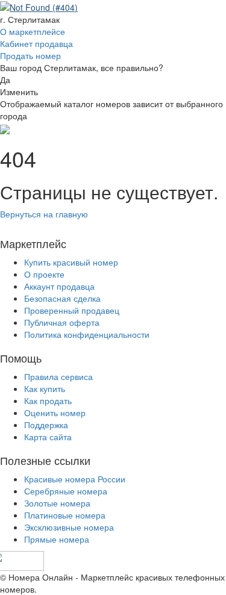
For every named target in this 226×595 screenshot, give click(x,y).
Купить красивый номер (71, 262)
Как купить (44, 388)
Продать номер (30, 55)
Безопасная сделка (62, 298)
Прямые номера (56, 539)
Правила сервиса (58, 376)
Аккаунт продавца (59, 286)
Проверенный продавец (71, 310)
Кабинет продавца (36, 43)
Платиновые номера (64, 515)
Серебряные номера (65, 491)
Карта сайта (48, 437)
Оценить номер (55, 413)
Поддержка (46, 425)
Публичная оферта (61, 322)
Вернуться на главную (44, 214)
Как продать (48, 400)
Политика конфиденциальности (86, 334)
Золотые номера (57, 503)
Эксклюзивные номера (69, 527)
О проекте (44, 274)
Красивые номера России (74, 479)
